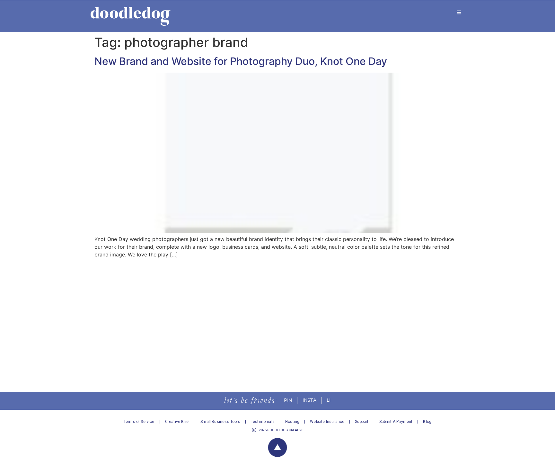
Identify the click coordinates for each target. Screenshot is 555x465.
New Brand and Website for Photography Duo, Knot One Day (240, 61)
